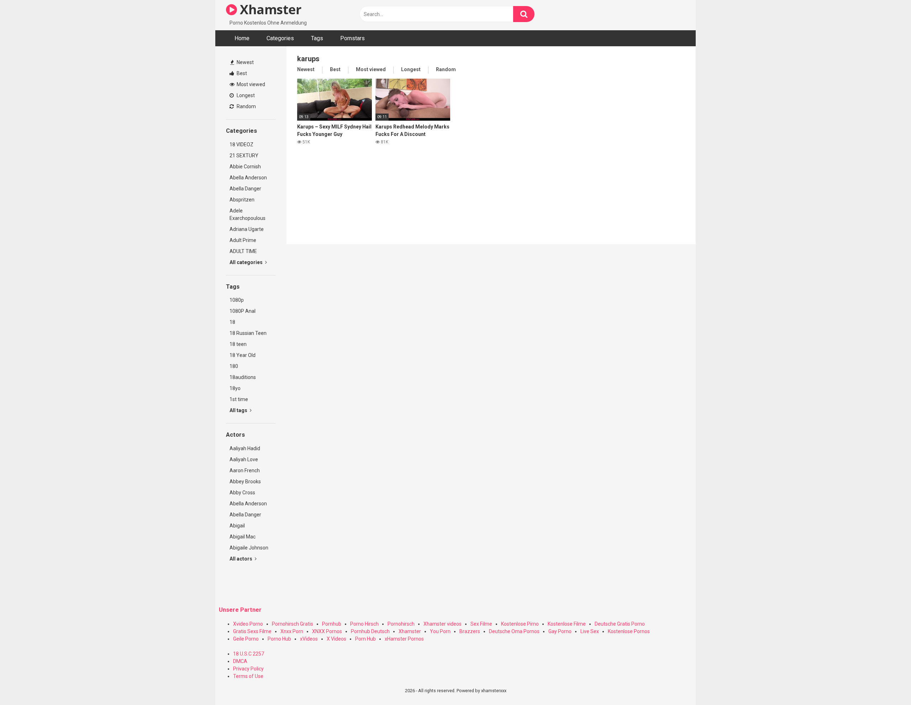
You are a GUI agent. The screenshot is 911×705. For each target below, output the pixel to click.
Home (242, 38)
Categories (280, 38)
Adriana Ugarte (247, 229)
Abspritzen (242, 199)
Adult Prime (243, 240)
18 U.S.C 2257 (248, 654)
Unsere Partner (240, 609)
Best (241, 73)
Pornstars (352, 38)
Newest (245, 62)
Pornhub (331, 624)
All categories (247, 262)
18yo (235, 388)
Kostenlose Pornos (629, 631)
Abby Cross (242, 492)
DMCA (240, 661)
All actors (241, 559)
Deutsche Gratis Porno (620, 624)
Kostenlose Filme (567, 624)
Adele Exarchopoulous (247, 214)
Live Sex (589, 631)
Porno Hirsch (364, 624)
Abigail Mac (243, 537)
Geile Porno (246, 639)
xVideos (309, 639)
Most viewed (250, 84)
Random (246, 106)
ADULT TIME (243, 251)
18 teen (238, 344)
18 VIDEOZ (241, 144)
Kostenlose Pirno (520, 624)
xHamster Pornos (404, 639)
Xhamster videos (442, 624)
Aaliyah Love (244, 459)
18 (232, 322)
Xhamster (269, 9)
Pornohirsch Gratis (292, 624)
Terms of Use (248, 676)
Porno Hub (279, 639)
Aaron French (245, 470)
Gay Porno (560, 631)
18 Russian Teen (248, 333)
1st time (239, 399)
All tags (239, 410)
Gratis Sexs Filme (252, 631)
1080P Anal (243, 311)
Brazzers (469, 631)
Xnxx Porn (291, 631)
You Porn (440, 631)
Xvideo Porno (248, 624)
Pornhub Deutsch (370, 631)
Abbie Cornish (245, 166)
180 (234, 366)
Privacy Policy (248, 669)
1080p (237, 300)
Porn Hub (365, 639)
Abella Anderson (248, 177)
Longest (245, 95)
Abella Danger (245, 188)
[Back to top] (887, 683)
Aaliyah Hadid (245, 448)
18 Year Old (243, 355)
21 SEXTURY (244, 155)
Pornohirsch (401, 624)
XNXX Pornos (327, 631)
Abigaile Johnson (249, 548)
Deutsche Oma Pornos (514, 631)
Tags (317, 38)
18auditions (243, 377)
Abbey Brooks (245, 481)
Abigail (237, 525)
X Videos (336, 639)
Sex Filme (481, 624)
